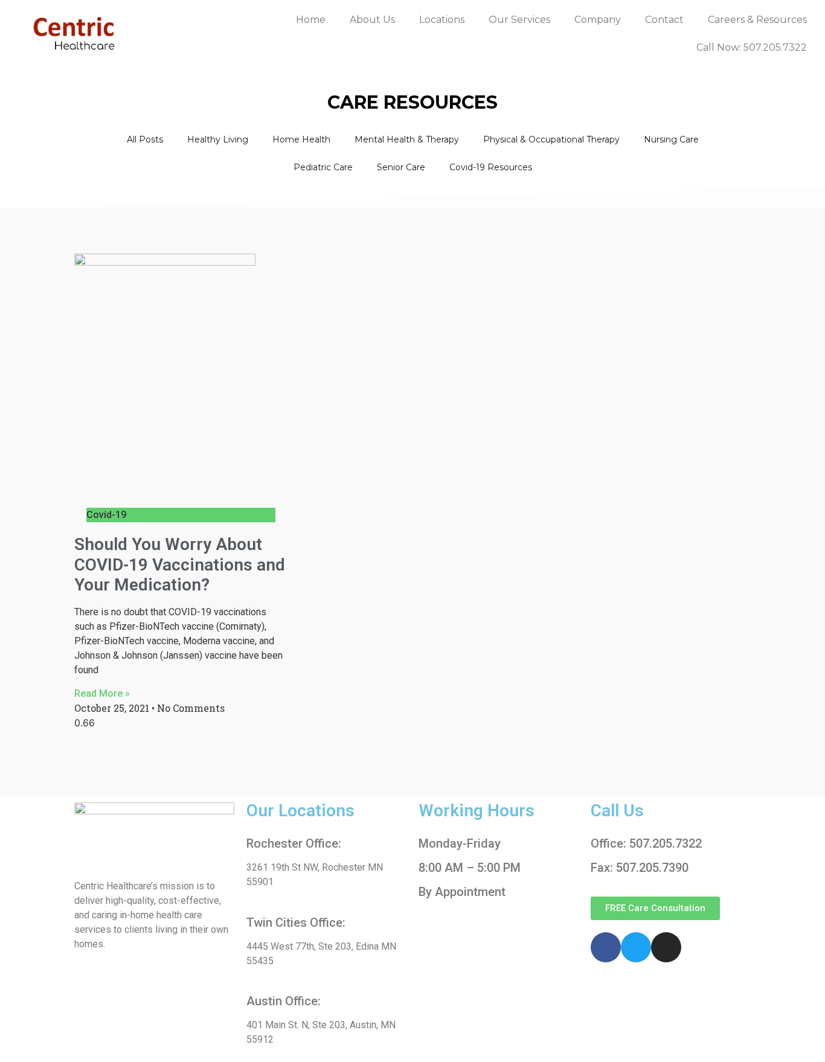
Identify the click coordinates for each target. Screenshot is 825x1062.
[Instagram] (666, 947)
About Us (372, 19)
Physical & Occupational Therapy (551, 139)
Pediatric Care (323, 167)
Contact (664, 19)
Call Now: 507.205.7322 (751, 47)
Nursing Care (671, 139)
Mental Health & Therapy (407, 139)
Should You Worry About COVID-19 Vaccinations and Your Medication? (179, 564)
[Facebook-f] (606, 947)
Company (597, 19)
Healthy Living (217, 139)
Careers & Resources (757, 19)
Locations (441, 19)
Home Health (301, 139)
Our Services (519, 19)
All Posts (145, 139)
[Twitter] (636, 947)
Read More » (102, 693)
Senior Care (401, 167)
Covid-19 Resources (490, 167)
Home (311, 19)
